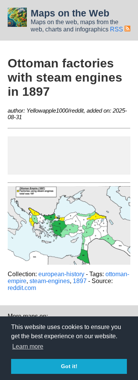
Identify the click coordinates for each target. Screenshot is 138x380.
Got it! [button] (69, 366)
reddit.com (22, 288)
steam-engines (50, 281)
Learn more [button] (27, 346)
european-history (61, 274)
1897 (80, 281)
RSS (117, 29)
